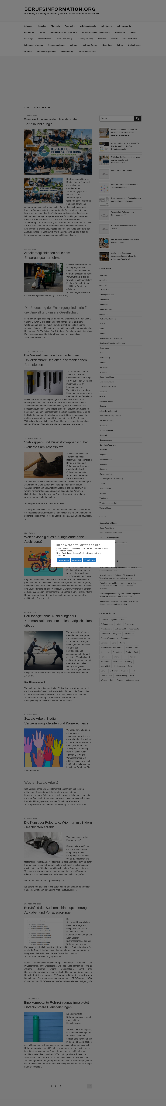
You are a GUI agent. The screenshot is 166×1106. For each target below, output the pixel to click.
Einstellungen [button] (89, 560)
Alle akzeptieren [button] (64, 560)
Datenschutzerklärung (71, 548)
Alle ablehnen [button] (76, 560)
